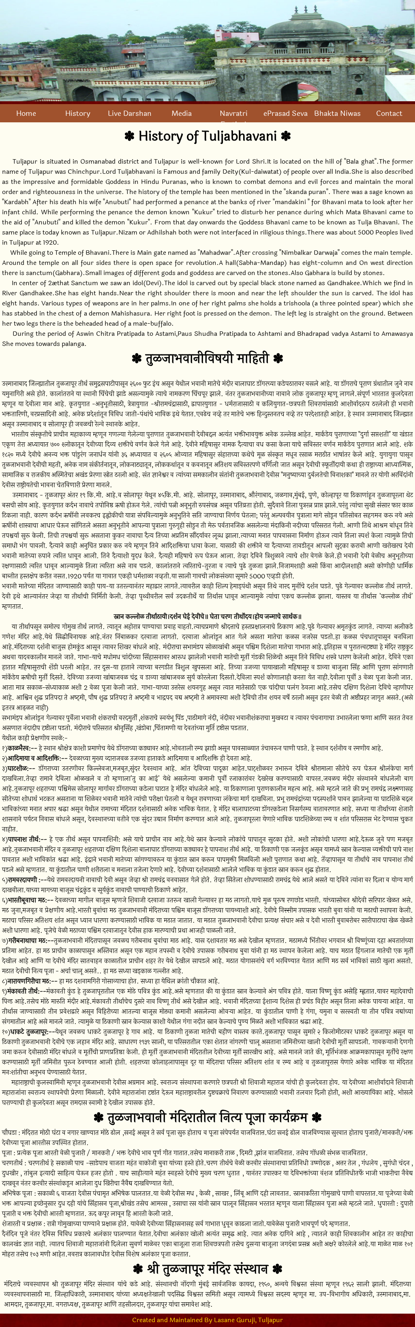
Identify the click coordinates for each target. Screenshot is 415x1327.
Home (26, 113)
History (77, 113)
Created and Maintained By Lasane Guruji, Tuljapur (207, 1320)
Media (181, 113)
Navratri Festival (234, 119)
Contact (389, 113)
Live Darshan (130, 113)
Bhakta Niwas (337, 113)
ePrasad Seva (285, 113)
